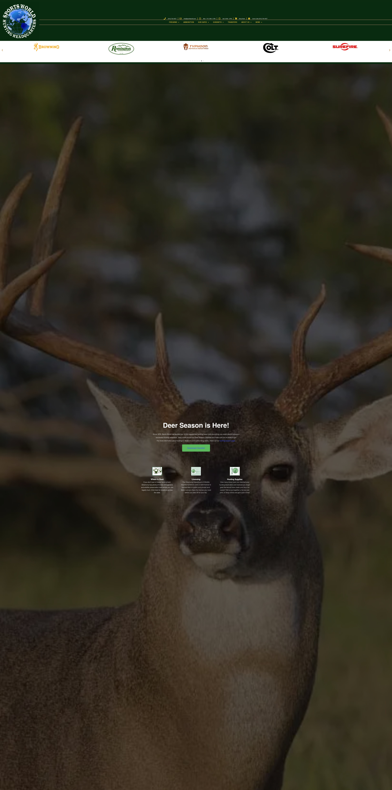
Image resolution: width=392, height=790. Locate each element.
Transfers (232, 22)
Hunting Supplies (234, 479)
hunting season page (227, 441)
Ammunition (188, 22)
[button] (2, 50)
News (258, 22)
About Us (245, 22)
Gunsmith (217, 22)
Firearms (173, 22)
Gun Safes (202, 22)
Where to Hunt (157, 479)
